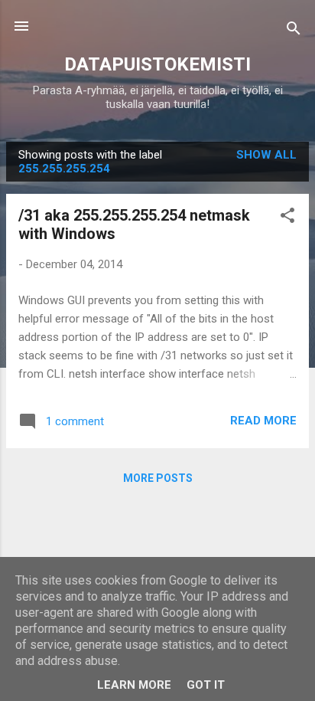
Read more (263, 420)
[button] (287, 218)
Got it (206, 685)
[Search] (293, 31)
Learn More (134, 685)
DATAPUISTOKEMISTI (157, 64)
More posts (158, 478)
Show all (266, 155)
